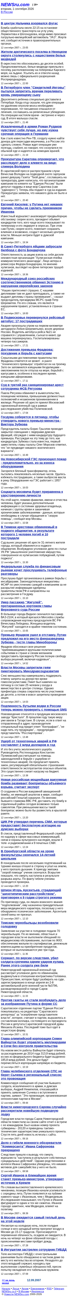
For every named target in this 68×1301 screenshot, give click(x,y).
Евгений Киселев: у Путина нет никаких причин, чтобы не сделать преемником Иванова (32, 208)
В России (7, 12)
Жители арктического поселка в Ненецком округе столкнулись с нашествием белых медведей (34, 55)
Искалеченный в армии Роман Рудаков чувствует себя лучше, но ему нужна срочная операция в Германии (31, 130)
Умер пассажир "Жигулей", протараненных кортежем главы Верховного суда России (26, 606)
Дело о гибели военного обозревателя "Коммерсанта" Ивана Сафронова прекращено (31, 1146)
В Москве (23, 1291)
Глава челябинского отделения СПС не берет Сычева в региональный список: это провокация (31, 1074)
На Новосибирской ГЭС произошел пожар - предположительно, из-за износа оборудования (33, 462)
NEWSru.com (15, 4)
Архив (25, 1288)
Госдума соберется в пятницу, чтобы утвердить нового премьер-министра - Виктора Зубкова (31, 420)
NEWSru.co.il (9, 1291)
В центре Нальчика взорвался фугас (29, 23)
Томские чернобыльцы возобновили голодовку (29, 924)
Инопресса (37, 1291)
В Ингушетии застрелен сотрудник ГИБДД (34, 1249)
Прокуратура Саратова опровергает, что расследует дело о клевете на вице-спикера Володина (32, 162)
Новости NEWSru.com (16, 1294)
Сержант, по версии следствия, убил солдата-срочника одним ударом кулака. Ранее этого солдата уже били (32, 961)
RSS (49, 1288)
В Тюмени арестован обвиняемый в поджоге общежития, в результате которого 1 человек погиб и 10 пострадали (29, 532)
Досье (16, 1288)
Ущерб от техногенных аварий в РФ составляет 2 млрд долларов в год (29, 743)
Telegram (59, 1288)
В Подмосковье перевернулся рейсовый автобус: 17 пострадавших (33, 319)
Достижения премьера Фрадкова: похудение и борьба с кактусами (27, 351)
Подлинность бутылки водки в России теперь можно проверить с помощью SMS (34, 707)
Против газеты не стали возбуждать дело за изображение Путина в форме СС (33, 1002)
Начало (6, 1288)
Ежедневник (37, 1288)
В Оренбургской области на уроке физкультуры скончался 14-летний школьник (28, 854)
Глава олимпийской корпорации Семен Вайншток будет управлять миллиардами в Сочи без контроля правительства (33, 1042)
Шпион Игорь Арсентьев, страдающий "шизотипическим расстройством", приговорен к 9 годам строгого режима (31, 893)
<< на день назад (8, 1281)
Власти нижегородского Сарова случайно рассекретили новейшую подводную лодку (33, 1110)
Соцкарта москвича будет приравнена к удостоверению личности (32, 493)
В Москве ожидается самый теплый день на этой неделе (33, 1219)
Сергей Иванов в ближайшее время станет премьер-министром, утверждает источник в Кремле (32, 1179)
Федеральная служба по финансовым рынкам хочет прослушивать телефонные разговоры (34, 570)
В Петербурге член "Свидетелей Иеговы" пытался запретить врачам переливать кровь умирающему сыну (33, 91)
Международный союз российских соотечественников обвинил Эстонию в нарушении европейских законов (32, 282)
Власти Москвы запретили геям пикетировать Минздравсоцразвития (30, 669)
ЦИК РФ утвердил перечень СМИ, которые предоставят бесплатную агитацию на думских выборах (34, 825)
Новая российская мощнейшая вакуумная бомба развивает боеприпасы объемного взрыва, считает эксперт (34, 783)
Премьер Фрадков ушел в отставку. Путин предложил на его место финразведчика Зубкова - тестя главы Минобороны (33, 638)
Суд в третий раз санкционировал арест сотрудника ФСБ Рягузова (32, 386)
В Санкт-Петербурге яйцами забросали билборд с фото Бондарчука (31, 248)
